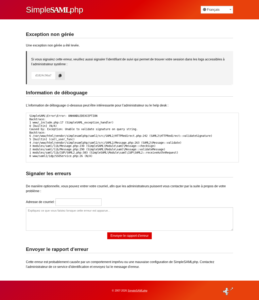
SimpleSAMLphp (137, 290)
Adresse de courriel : (40, 202)
